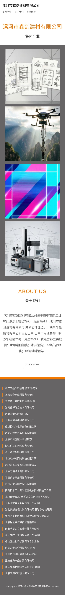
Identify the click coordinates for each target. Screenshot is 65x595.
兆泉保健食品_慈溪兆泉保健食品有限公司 (27, 497)
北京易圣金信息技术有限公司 (21, 522)
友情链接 (31, 11)
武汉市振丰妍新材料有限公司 (21, 465)
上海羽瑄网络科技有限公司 (19, 420)
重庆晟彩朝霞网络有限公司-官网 (22, 567)
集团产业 (6, 11)
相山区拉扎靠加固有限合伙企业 (22, 541)
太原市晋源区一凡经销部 (18, 439)
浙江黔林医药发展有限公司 (19, 446)
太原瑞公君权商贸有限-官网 (20, 401)
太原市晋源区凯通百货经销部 (21, 554)
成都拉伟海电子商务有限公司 (21, 426)
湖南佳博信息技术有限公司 (19, 407)
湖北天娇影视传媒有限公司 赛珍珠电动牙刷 (28, 509)
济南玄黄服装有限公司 (17, 414)
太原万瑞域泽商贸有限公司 (19, 471)
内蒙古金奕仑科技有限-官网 (20, 548)
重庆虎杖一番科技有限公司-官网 (22, 535)
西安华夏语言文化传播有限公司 (22, 528)
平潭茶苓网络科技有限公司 (19, 477)
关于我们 (19, 11)
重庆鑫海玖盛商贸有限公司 (19, 560)
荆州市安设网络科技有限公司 (21, 484)
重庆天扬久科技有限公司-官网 (21, 388)
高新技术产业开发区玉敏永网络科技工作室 (28, 490)
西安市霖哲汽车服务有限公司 (21, 433)
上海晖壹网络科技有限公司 (19, 394)
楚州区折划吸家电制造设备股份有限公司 (27, 516)
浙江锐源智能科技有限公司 (19, 452)
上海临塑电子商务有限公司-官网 (22, 503)
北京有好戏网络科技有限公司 (21, 458)
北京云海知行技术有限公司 (19, 573)
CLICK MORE (32, 364)
